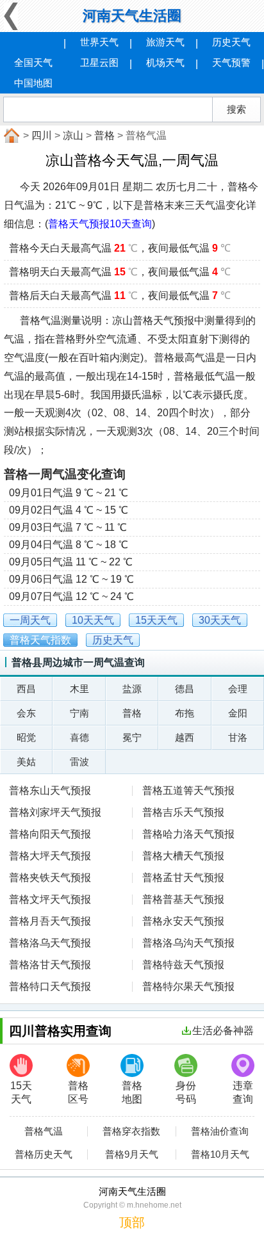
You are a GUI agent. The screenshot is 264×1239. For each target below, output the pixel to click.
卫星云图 (99, 62)
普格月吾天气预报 (50, 921)
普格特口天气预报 (50, 986)
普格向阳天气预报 (50, 834)
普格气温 (43, 1131)
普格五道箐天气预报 (188, 790)
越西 (184, 737)
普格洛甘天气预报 (50, 964)
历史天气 (231, 41)
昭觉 (26, 737)
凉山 (73, 135)
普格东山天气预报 (50, 790)
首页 (10, 136)
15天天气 (21, 1092)
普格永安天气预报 (183, 921)
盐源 (132, 688)
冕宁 (132, 737)
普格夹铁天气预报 (50, 877)
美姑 (26, 761)
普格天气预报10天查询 (100, 223)
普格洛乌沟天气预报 (188, 942)
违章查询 (243, 1092)
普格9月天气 (131, 1154)
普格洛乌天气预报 (50, 942)
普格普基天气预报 (183, 899)
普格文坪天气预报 (50, 899)
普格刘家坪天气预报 (55, 812)
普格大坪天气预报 (50, 855)
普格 (104, 135)
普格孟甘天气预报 (183, 877)
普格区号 (78, 1092)
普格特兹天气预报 (183, 964)
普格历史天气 (43, 1154)
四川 (41, 135)
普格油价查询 (220, 1131)
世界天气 (99, 41)
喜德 (79, 737)
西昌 (26, 688)
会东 (26, 713)
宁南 (79, 713)
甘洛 (237, 737)
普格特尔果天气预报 (188, 986)
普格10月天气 (220, 1154)
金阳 (237, 713)
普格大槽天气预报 (183, 855)
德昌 (184, 688)
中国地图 (33, 82)
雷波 (79, 761)
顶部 (132, 1222)
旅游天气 (165, 41)
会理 (237, 688)
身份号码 (186, 1092)
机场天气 (165, 62)
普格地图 (132, 1092)
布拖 (184, 713)
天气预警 (231, 62)
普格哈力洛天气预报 (188, 834)
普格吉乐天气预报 (183, 812)
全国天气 (33, 62)
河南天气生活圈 (132, 16)
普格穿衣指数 (131, 1131)
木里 (79, 688)
